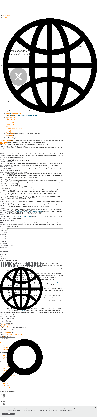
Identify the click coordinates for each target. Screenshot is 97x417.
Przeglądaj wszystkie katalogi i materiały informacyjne (21, 212)
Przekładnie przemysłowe (10, 185)
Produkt (3, 152)
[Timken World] (50, 8)
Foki (1, 192)
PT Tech (3, 241)
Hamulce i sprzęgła (7, 174)
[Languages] (50, 65)
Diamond (3, 235)
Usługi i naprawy (6, 194)
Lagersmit (4, 243)
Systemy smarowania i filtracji (11, 190)
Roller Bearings (6, 161)
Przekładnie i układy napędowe (12, 183)
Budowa (3, 199)
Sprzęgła (3, 178)
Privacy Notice (62, 410)
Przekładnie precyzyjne (9, 187)
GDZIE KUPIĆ (6, 15)
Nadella (3, 231)
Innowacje (4, 251)
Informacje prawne (7, 389)
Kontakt (5, 17)
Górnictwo (4, 201)
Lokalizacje (4, 258)
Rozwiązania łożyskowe (9, 157)
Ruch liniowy (5, 189)
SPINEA (3, 239)
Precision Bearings (7, 167)
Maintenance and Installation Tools (13, 172)
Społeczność (46, 386)
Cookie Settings (8, 413)
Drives (3, 237)
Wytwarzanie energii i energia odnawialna (16, 210)
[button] (95, 407)
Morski (2, 209)
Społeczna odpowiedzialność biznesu (14, 146)
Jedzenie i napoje (6, 203)
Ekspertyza (34, 386)
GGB (2, 222)
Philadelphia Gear (7, 220)
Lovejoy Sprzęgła (6, 179)
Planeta (3, 150)
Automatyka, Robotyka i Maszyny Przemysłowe (17, 198)
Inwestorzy (4, 253)
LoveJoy (3, 233)
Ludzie (2, 148)
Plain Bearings (5, 169)
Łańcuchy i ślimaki (7, 176)
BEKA (2, 226)
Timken (3, 216)
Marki (2, 214)
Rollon (3, 218)
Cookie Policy (69, 410)
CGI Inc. (3, 249)
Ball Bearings (5, 165)
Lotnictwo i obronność (8, 207)
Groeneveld (5, 224)
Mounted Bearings (7, 159)
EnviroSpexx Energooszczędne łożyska (16, 163)
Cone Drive (4, 228)
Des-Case (4, 247)
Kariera (3, 255)
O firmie (3, 145)
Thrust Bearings (6, 170)
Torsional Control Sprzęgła (11, 181)
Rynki (2, 196)
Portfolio (4, 154)
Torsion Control (7, 245)
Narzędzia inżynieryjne (8, 140)
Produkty (3, 155)
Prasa (2, 256)
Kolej (2, 205)
